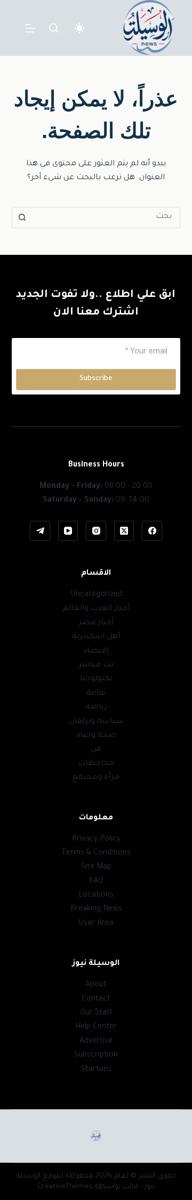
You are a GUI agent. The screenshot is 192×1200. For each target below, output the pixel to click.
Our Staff (96, 1013)
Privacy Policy (96, 839)
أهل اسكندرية (96, 637)
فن (96, 749)
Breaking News (96, 909)
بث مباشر (96, 665)
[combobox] (106, 217)
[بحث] (53, 28)
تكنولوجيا (96, 679)
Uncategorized (96, 595)
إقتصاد (96, 651)
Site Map (96, 867)
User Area (96, 924)
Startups (96, 1070)
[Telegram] (40, 531)
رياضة (96, 707)
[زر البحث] (22, 217)
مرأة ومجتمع (96, 778)
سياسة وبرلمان (96, 722)
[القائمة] (30, 28)
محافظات (96, 764)
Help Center (96, 1027)
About (96, 985)
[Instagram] (96, 531)
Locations (96, 895)
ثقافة (96, 693)
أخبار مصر (96, 623)
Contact (96, 999)
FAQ (96, 881)
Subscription (96, 1055)
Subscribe (96, 379)
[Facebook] (152, 531)
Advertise (96, 1041)
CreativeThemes (65, 1187)
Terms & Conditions (96, 853)
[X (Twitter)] (124, 531)
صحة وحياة (96, 735)
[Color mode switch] (79, 28)
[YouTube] (68, 531)
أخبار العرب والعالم (96, 609)
